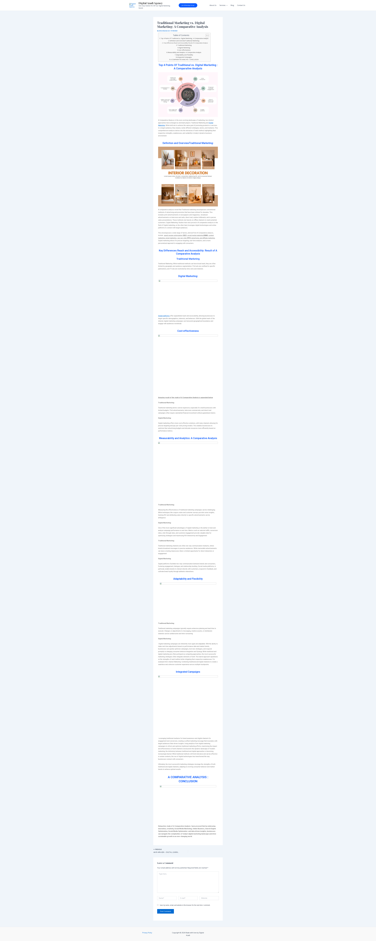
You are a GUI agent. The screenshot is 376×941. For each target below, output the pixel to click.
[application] (226, 5)
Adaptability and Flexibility (184, 55)
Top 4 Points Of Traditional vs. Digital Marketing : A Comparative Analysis (184, 38)
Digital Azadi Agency (151, 3)
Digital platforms (164, 316)
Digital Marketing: (184, 48)
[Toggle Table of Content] (206, 35)
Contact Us (241, 5)
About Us (213, 5)
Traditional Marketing (184, 45)
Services (223, 5)
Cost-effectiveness (184, 50)
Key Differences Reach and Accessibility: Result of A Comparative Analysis (186, 43)
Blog (232, 5)
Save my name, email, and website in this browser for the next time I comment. (185, 905)
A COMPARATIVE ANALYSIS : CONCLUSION (184, 59)
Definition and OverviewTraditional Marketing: (184, 41)
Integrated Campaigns (184, 57)
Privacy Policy (147, 933)
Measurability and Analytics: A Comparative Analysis (184, 52)
